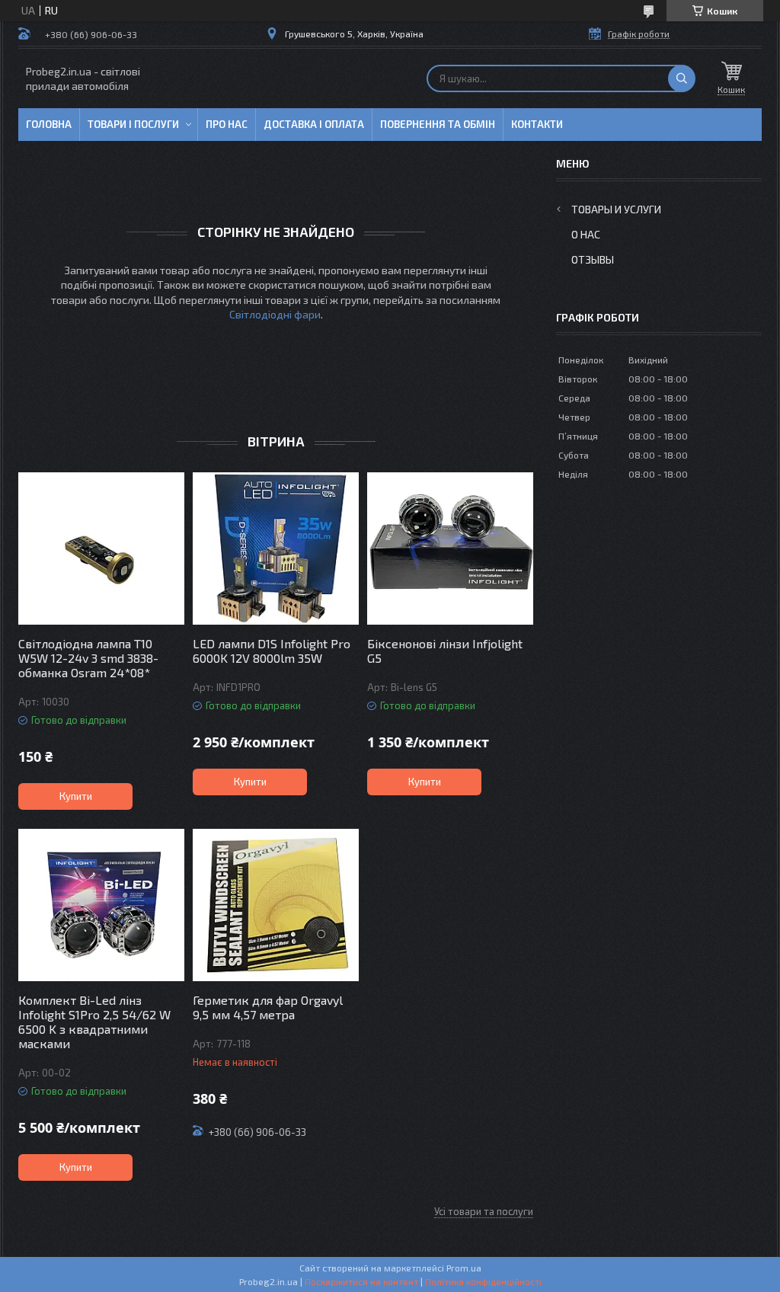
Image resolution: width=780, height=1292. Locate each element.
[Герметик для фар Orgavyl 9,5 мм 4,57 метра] (276, 905)
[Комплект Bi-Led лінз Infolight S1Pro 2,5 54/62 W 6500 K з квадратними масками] (101, 905)
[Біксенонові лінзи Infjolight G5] (450, 548)
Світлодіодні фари (275, 314)
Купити (75, 796)
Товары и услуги (616, 209)
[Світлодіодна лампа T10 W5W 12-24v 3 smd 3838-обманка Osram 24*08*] (101, 548)
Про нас (227, 124)
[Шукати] (681, 78)
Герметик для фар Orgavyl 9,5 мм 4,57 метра (268, 1007)
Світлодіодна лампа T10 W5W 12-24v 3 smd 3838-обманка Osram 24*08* (88, 658)
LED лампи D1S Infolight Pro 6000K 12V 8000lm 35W (271, 650)
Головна (49, 124)
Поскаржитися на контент (361, 1281)
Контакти (537, 124)
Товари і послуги (133, 124)
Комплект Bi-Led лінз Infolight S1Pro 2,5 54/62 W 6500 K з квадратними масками (94, 1022)
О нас (585, 234)
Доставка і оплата (314, 124)
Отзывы (592, 259)
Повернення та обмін (437, 124)
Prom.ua (463, 1267)
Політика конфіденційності (483, 1281)
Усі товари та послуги (483, 1211)
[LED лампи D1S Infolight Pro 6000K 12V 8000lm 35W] (276, 548)
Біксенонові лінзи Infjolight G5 (445, 650)
